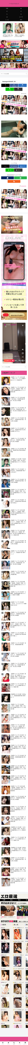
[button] (26, 74)
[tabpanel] (7, 30)
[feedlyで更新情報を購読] (20, 177)
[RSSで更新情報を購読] (14, 181)
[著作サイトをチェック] (7, 177)
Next (27, 30)
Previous (1, 30)
